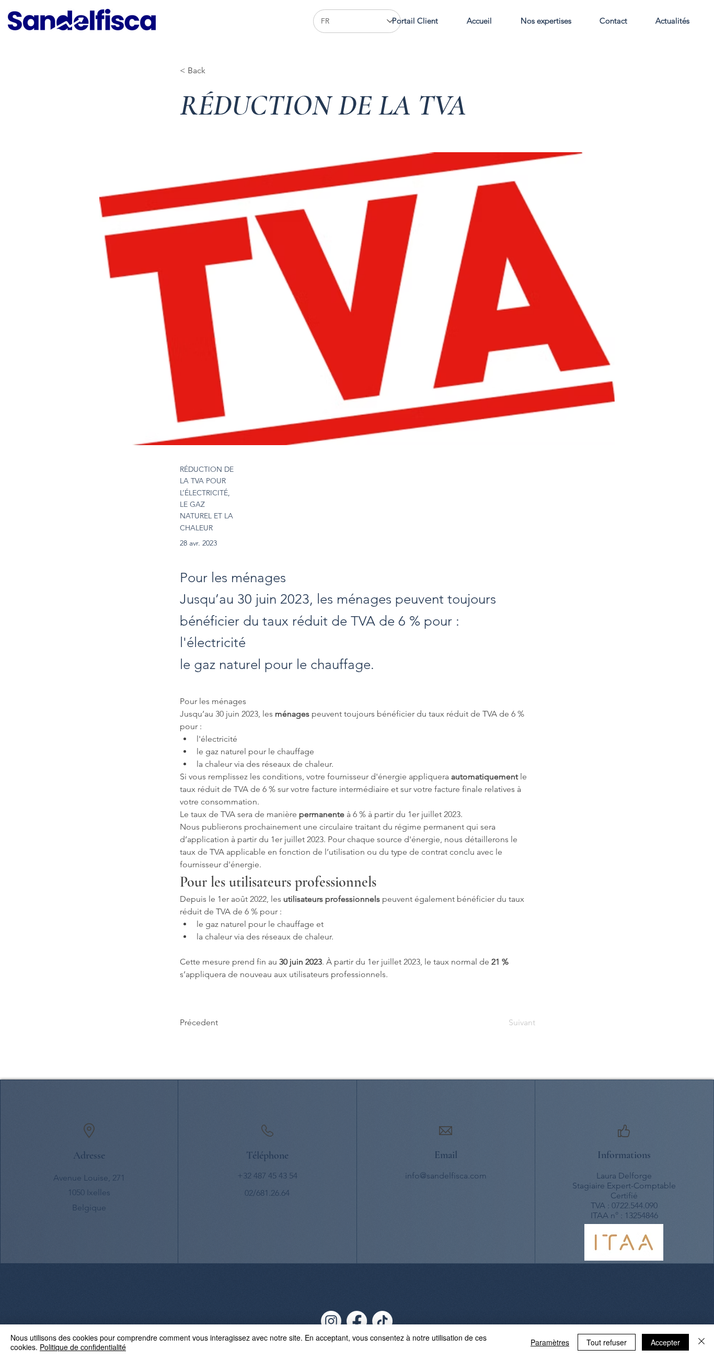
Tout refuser (606, 1342)
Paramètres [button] (550, 1342)
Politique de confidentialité (83, 1347)
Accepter (665, 1342)
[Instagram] (331, 1321)
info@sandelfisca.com (446, 1176)
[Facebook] (357, 1321)
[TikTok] (382, 1321)
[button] (545, 21)
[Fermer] (701, 1342)
